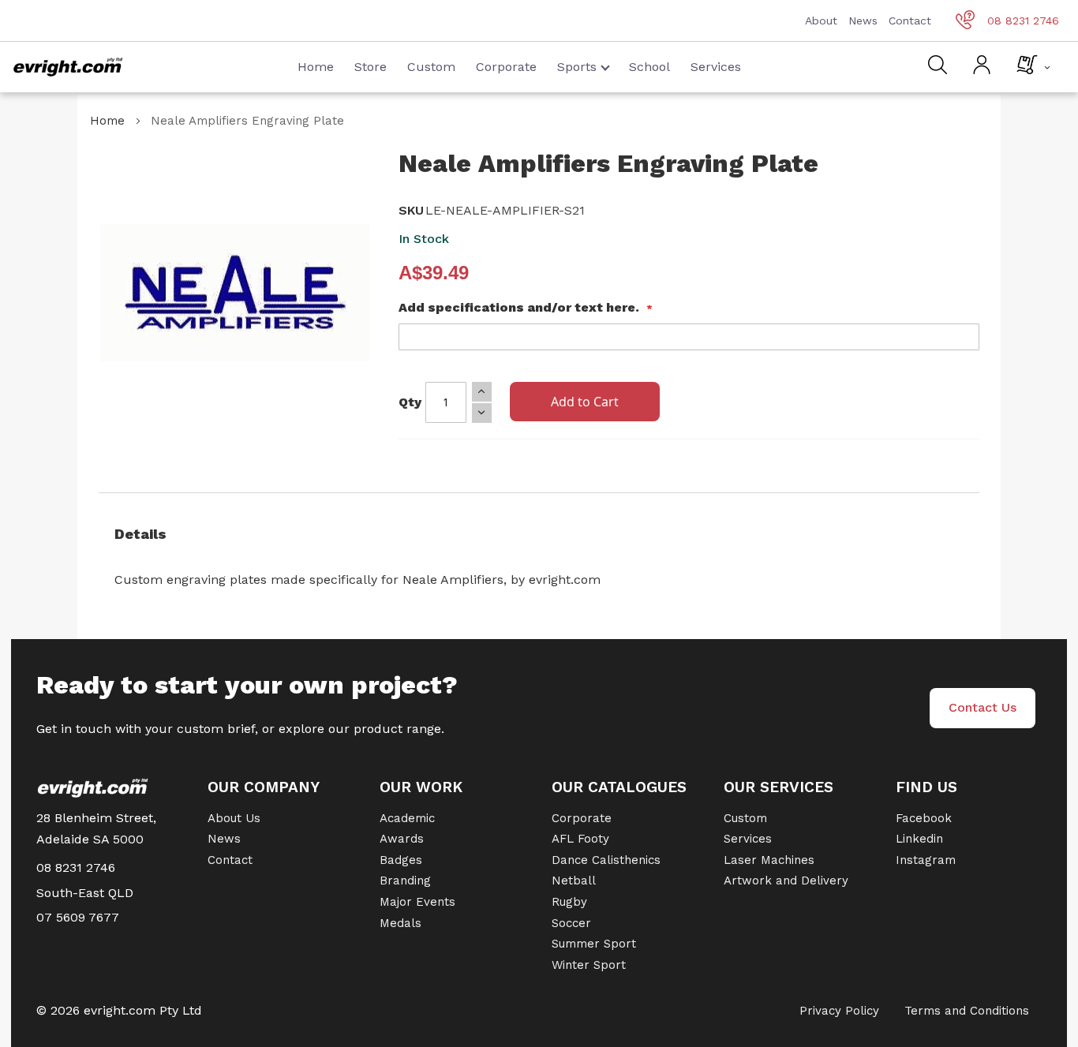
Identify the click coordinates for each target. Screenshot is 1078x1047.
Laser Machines (769, 860)
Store (370, 66)
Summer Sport (594, 944)
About (821, 20)
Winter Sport (589, 965)
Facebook (924, 818)
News (863, 20)
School (649, 66)
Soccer (571, 923)
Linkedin (919, 839)
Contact (910, 20)
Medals (400, 923)
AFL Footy (580, 839)
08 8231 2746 (1023, 20)
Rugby (569, 902)
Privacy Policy (839, 1011)
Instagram (926, 860)
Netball (574, 880)
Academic (407, 818)
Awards (402, 839)
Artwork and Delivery (786, 880)
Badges (401, 860)
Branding (405, 880)
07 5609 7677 (77, 917)
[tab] (539, 534)
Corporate (506, 66)
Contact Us (982, 707)
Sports (577, 66)
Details (140, 533)
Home (316, 66)
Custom (431, 66)
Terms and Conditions (966, 1011)
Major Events (417, 902)
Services (716, 66)
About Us (234, 818)
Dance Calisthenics (606, 860)
